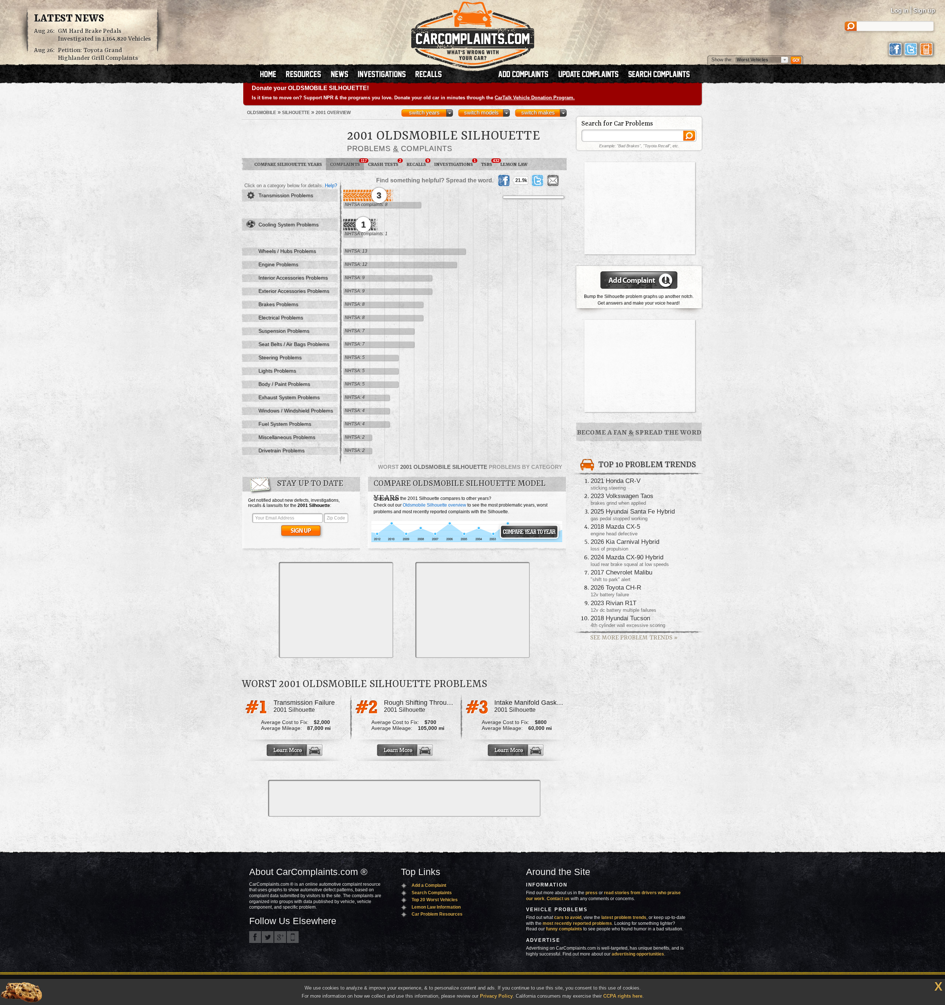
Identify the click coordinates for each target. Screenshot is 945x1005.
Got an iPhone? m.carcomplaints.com (293, 937)
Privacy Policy (496, 996)
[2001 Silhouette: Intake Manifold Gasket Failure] (516, 750)
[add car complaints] (526, 75)
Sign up (924, 10)
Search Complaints (432, 892)
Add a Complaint (429, 885)
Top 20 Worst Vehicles (435, 899)
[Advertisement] (336, 610)
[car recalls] (428, 75)
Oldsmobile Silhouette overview (434, 505)
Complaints (347, 162)
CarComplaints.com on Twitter (268, 937)
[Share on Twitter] (537, 180)
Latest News (69, 19)
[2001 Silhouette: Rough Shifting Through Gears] (406, 750)
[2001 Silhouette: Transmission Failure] (295, 750)
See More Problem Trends (633, 637)
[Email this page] (553, 180)
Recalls (417, 162)
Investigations (455, 162)
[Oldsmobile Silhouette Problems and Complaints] (466, 540)
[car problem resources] (307, 75)
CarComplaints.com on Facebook (255, 937)
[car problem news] (343, 75)
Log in (899, 10)
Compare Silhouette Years (288, 164)
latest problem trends (623, 917)
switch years (424, 113)
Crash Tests (384, 162)
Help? (331, 185)
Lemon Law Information (436, 907)
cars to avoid (567, 917)
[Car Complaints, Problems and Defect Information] (472, 32)
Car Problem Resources (437, 914)
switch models (481, 113)
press (591, 892)
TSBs (488, 162)
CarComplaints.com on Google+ (280, 937)
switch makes (538, 113)
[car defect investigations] (385, 75)
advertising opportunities (638, 954)
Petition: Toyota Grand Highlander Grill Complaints (98, 54)
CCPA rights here (622, 996)
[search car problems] (662, 75)
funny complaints (564, 929)
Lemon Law (514, 164)
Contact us (558, 898)
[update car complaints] (591, 75)
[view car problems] (271, 75)
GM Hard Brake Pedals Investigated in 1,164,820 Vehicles (104, 35)
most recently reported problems (577, 923)
